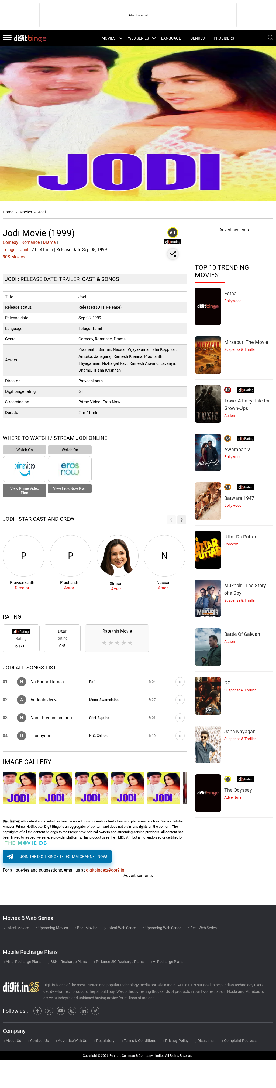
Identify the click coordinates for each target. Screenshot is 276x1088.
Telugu (9, 249)
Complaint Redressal (240, 1041)
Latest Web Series (121, 928)
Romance (31, 242)
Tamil (23, 249)
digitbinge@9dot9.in (105, 870)
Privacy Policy (176, 1041)
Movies (26, 212)
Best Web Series (203, 928)
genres (197, 38)
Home (8, 212)
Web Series (138, 38)
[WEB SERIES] (153, 38)
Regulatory (105, 1041)
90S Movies (14, 256)
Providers (224, 38)
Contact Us (39, 1041)
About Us (13, 1041)
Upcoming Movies (52, 928)
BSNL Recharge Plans (68, 961)
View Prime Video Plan (24, 490)
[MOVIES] (120, 38)
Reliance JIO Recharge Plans (119, 961)
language (171, 38)
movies (108, 38)
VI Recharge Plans (167, 961)
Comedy (10, 242)
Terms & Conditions (139, 1041)
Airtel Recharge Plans (23, 961)
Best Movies (86, 928)
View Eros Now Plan (70, 488)
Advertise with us (72, 1041)
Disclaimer (206, 1041)
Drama (49, 242)
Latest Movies (17, 928)
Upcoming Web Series (162, 928)
